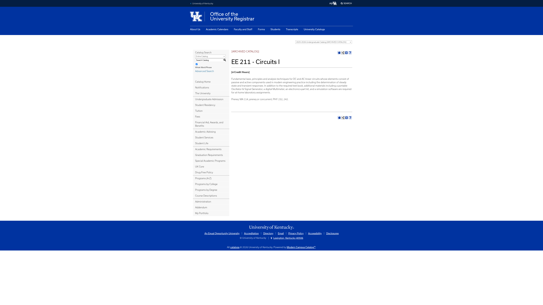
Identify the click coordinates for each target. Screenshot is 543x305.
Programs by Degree (206, 190)
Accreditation (251, 233)
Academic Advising (205, 131)
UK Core (199, 166)
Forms (261, 29)
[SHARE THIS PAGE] (342, 52)
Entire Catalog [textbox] (202, 56)
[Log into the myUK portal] (333, 3)
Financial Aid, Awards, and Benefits (209, 124)
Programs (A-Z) (203, 178)
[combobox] (323, 42)
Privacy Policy (296, 233)
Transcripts (292, 29)
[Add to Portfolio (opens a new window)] (339, 52)
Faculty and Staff (243, 29)
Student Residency (205, 105)
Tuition (199, 111)
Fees (197, 116)
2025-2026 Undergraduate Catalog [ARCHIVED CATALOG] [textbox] (321, 42)
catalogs (234, 247)
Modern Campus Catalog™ (301, 247)
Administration (203, 201)
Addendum (201, 207)
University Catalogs (314, 29)
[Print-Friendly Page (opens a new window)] (346, 52)
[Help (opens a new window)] (350, 52)
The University (202, 93)
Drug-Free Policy (204, 172)
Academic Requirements (208, 149)
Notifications (202, 87)
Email (281, 233)
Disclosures (332, 233)
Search (347, 3)
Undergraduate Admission (209, 99)
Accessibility (315, 233)
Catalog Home (203, 81)
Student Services (204, 137)
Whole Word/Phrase (203, 67)
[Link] (271, 227)
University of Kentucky (202, 3)
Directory (268, 233)
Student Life (201, 143)
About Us (195, 29)
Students (275, 29)
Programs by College (206, 184)
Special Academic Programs (210, 161)
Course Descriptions (206, 195)
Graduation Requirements (209, 155)
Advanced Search (204, 71)
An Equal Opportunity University (222, 233)
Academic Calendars (217, 29)
